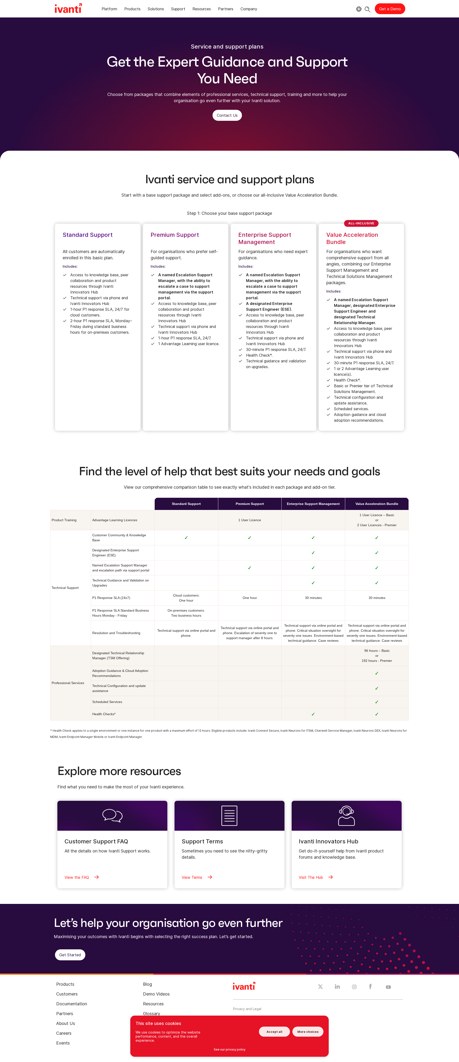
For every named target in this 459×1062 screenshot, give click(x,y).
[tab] (109, 9)
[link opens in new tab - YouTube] (388, 987)
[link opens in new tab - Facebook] (370, 987)
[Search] (367, 9)
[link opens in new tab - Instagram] (354, 987)
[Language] (358, 9)
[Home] (68, 8)
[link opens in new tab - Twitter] (320, 987)
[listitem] (98, 327)
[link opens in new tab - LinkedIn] (337, 987)
